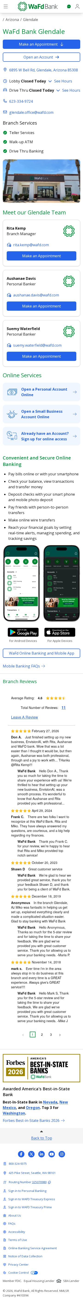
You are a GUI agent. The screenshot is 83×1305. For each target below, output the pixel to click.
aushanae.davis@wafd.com (36, 295)
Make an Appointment (38, 44)
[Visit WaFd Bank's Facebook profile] (21, 1154)
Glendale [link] (30, 19)
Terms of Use (17, 1240)
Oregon (33, 1107)
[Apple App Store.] (59, 632)
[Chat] (69, 6)
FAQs (11, 1223)
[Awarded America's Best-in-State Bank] (41, 1068)
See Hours (63, 81)
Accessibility (16, 1232)
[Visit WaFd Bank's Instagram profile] (62, 1154)
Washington (14, 1113)
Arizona (12, 19)
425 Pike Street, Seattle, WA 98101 (32, 1173)
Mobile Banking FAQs (21, 666)
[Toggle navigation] (6, 6)
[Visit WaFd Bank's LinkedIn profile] (41, 1154)
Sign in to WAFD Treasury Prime (30, 1207)
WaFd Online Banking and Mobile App (41, 653)
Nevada (50, 1102)
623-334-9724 (21, 101)
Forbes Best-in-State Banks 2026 (31, 1120)
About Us (14, 1215)
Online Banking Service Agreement (32, 1248)
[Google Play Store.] (23, 632)
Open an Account (38, 57)
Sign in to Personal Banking (27, 1191)
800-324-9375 (18, 1164)
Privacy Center (18, 1264)
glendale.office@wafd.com (31, 112)
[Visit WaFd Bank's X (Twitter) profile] (31, 1154)
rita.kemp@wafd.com (31, 244)
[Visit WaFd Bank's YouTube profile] (51, 1154)
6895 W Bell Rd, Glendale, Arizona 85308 (43, 70)
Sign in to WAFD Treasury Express (31, 1199)
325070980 (39, 1182)
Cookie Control (18, 1272)
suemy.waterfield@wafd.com (37, 345)
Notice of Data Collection (25, 1256)
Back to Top (41, 1138)
